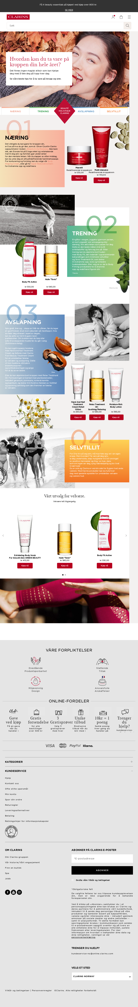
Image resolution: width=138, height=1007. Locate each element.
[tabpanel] (25, 541)
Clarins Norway (83, 976)
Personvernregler (42, 990)
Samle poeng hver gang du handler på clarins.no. (102, 724)
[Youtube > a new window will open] (14, 894)
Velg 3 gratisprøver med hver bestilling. (58, 724)
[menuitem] (113, 17)
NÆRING (15, 111)
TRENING (43, 111)
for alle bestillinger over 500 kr (36, 723)
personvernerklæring (83, 937)
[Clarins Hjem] (18, 17)
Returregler (11, 805)
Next (126, 533)
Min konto (10, 794)
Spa (7, 873)
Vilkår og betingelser (99, 880)
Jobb (8, 878)
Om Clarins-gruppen (16, 857)
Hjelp (8, 778)
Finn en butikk (13, 868)
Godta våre (92, 880)
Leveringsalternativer (17, 810)
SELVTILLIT (114, 111)
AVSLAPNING (86, 111)
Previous (3, 533)
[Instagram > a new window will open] (19, 894)
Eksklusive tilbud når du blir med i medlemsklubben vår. (82, 726)
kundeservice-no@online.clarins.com (92, 953)
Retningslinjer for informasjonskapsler (27, 821)
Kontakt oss (12, 783)
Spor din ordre (13, 799)
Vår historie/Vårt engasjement (22, 862)
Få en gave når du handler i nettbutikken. (13, 724)
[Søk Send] (127, 25)
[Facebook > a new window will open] (8, 894)
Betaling (9, 816)
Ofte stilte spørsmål (16, 789)
